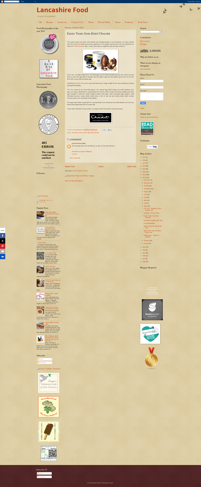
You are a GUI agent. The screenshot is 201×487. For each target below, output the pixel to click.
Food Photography (149, 223)
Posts (41, 359)
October (146, 186)
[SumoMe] (2, 256)
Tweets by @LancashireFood (149, 117)
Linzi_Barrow (146, 41)
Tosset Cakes (42, 242)
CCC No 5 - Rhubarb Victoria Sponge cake (152, 209)
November (147, 183)
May (145, 200)
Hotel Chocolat (79, 46)
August (146, 191)
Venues (118, 22)
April (145, 203)
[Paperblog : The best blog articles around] (152, 148)
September (147, 188)
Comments (42, 362)
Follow (142, 108)
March (146, 206)
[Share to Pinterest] (111, 130)
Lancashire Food (62, 9)
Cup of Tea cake (50, 266)
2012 (144, 177)
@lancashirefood (145, 69)
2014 (144, 172)
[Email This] (103, 130)
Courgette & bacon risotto (151, 213)
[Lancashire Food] (49, 166)
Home (91, 22)
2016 (144, 166)
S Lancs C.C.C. (77, 22)
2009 (144, 253)
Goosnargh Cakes (50, 253)
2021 (144, 157)
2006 (144, 261)
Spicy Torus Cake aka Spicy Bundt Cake (152, 231)
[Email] (2, 251)
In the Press (143, 22)
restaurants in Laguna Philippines (82, 151)
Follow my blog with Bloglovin (74, 181)
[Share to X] (107, 130)
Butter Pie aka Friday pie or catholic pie (52, 280)
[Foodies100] (41, 201)
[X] (2, 241)
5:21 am (74, 154)
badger (144, 44)
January (146, 243)
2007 (144, 259)
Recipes (49, 22)
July (145, 194)
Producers (129, 22)
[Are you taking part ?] (48, 417)
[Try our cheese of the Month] (48, 134)
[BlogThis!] (105, 130)
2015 (144, 169)
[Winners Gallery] (48, 54)
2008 (144, 256)
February (147, 240)
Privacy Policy (104, 22)
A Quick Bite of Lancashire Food (50, 228)
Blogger (111, 483)
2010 (144, 250)
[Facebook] (2, 235)
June (145, 197)
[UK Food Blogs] (151, 369)
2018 (144, 160)
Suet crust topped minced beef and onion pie (52, 213)
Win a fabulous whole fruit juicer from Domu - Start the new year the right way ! (52, 338)
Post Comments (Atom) (80, 171)
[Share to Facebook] (109, 130)
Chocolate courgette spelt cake (153, 220)
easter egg (86, 132)
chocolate (75, 132)
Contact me (62, 22)
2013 (144, 174)
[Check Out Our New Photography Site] (48, 110)
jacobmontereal (77, 143)
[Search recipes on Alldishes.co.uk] (42, 196)
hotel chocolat (94, 132)
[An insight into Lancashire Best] (48, 78)
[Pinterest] (2, 246)
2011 (144, 247)
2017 (144, 163)
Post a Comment (75, 158)
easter (80, 132)
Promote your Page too (49, 167)
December (147, 180)
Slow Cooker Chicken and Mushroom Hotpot (52, 308)
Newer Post (70, 167)
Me (40, 22)
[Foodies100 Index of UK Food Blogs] (45, 200)
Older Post (131, 167)
